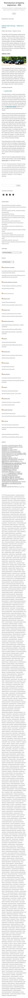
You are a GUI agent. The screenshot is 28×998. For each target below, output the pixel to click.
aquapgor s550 (9, 557)
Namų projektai (6, 374)
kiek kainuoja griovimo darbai (14, 764)
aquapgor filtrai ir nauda (9, 552)
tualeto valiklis (15, 771)
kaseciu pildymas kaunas (17, 769)
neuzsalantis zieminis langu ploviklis (17, 656)
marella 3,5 (24, 741)
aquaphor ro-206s (21, 564)
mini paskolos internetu (9, 879)
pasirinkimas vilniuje (6, 628)
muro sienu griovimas (18, 773)
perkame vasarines (14, 828)
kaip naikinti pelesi (9, 762)
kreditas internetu (20, 644)
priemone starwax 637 (21, 960)
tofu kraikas (20, 687)
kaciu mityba (12, 675)
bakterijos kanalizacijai (21, 614)
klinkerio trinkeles (5, 755)
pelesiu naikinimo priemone (19, 762)
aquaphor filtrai (17, 445)
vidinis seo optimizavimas (18, 611)
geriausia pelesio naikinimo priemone (14, 832)
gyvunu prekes (5, 639)
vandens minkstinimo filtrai (11, 484)
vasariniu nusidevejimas (15, 823)
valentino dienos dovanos (14, 781)
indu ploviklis (13, 776)
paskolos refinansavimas (7, 646)
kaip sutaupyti (11, 700)
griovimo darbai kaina (11, 778)
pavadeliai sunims (21, 703)
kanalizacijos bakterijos (20, 722)
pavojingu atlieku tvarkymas (7, 981)
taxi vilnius (11, 172)
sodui (9, 726)
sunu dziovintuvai (9, 684)
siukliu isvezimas (20, 753)
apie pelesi (19, 830)
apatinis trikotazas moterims (7, 986)
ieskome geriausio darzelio (16, 628)
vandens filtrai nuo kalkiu (13, 478)
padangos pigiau (5, 661)
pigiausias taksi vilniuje (12, 165)
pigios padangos (9, 654)
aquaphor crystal (7, 445)
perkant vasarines (17, 825)
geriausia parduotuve (6, 701)
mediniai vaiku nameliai (14, 766)
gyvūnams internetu (6, 734)
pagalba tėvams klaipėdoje (12, 785)
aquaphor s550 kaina (6, 453)
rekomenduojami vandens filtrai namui (10, 524)
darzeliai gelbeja (21, 627)
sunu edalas (21, 882)
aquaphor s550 (16, 452)
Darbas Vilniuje (15, 750)
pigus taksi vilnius (8, 167)
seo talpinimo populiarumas (18, 799)
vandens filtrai (15, 473)
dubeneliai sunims (20, 886)
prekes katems (5, 705)
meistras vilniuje (19, 677)
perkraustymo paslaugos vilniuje (8, 677)
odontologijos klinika (6, 679)
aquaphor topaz (6, 456)
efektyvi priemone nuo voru (17, 604)
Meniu (14, 13)
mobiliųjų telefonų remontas (7, 592)
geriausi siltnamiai (9, 708)
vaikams (3, 614)
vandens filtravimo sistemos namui (9, 517)
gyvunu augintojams (21, 691)
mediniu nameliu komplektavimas (12, 767)
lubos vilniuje (13, 635)
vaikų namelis (21, 745)
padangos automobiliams (14, 795)
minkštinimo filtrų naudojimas (19, 500)
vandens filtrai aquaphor (10, 475)
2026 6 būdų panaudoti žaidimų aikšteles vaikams (12, 437)
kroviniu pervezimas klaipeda (15, 752)
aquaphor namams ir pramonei (15, 548)
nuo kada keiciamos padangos (17, 665)
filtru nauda (4, 720)
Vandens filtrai (6, 298)
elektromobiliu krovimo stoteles (13, 877)
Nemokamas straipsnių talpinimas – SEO (14, 4)
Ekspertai (5, 338)
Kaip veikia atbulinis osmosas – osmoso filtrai (11, 393)
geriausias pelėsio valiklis (18, 580)
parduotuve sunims (11, 797)
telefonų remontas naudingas (15, 587)
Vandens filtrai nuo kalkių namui (9, 302)
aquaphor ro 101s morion (9, 449)
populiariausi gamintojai (11, 830)
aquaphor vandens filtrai (10, 458)
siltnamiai (18, 635)
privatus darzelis (22, 726)
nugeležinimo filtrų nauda (10, 533)
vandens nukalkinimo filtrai (7, 538)
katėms (7, 693)
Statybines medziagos (7, 409)
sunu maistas (20, 679)
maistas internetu (15, 715)
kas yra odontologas (19, 740)
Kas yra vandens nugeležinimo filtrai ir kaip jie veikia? (13, 234)
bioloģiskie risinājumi (13, 623)
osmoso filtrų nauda (21, 498)
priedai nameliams (17, 945)
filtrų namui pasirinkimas (15, 512)
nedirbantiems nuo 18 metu (17, 835)
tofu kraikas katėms (6, 745)
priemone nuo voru (16, 573)
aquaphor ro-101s (17, 555)
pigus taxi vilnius (15, 167)
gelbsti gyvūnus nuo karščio (15, 931)
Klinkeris (5, 387)
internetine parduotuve (15, 701)
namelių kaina (4, 948)
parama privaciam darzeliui (11, 627)
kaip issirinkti (17, 708)
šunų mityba (12, 932)
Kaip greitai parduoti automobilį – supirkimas (11, 205)
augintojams (7, 717)
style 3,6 (8, 743)
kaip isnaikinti (20, 965)
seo (20, 472)
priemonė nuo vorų (11, 575)
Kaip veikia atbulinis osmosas (8, 214)
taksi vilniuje (6, 169)
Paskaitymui (19, 164)
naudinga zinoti (19, 809)
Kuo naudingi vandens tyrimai (8, 404)
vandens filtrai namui (11, 476)
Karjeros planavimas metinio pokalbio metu (11, 221)
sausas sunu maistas (19, 705)
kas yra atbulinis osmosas (17, 507)
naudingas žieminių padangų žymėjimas (18, 601)
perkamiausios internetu (15, 734)
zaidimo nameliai (18, 969)
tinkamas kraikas (17, 738)
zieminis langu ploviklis (6, 658)
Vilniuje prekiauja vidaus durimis (8, 413)
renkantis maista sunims (15, 840)
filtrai (4, 462)
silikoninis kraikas (5, 687)
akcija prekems (9, 736)
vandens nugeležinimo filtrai (9, 486)
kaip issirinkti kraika (16, 729)
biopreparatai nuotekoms (15, 755)
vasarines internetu (19, 802)
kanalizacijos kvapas (11, 722)
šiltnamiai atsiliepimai (18, 712)
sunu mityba (4, 700)
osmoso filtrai (7, 471)
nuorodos (18, 696)
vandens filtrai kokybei (6, 515)
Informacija (9, 164)
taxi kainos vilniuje (13, 170)
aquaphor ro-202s (20, 562)
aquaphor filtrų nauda (16, 550)
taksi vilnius (6, 170)
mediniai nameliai (14, 745)
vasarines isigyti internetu (7, 821)
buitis (23, 613)
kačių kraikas (15, 733)
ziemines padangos (19, 660)
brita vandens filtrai (15, 726)
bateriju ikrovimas (5, 774)
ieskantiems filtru (15, 719)
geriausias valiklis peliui (6, 604)
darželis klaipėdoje (13, 786)
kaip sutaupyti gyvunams (19, 689)
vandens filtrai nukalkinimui (7, 503)
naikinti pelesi (4, 764)
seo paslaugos (5, 473)
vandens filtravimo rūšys (19, 496)
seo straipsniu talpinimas (10, 542)
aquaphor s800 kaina (6, 454)
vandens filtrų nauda (18, 503)
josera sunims (22, 884)
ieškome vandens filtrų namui (8, 519)
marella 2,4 (18, 741)
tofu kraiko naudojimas (20, 693)
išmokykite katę (19, 675)
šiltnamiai (4, 727)
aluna (9, 741)
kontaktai (3, 696)
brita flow (13, 743)
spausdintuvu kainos (6, 976)
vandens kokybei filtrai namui (8, 521)
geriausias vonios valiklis (11, 595)
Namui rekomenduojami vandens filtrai (10, 424)
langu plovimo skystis (16, 658)
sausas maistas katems (10, 686)
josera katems (19, 681)
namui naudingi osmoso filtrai (13, 528)
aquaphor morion (17, 447)
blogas (12, 717)
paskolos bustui (21, 674)
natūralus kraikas (17, 939)
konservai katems (19, 686)
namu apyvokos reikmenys (16, 613)
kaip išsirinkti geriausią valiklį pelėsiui (13, 583)
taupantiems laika (9, 806)
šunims (3, 693)
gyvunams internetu (19, 700)
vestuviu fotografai (9, 773)
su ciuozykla (21, 748)
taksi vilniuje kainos (14, 169)
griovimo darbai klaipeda (11, 753)
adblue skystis (15, 625)
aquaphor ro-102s (5, 564)
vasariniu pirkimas (18, 806)
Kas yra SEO (5, 421)
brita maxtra (10, 941)
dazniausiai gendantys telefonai (14, 588)
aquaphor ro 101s (7, 448)
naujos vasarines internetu (7, 819)
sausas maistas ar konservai (13, 649)
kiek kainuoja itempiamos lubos (8, 632)
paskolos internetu (11, 641)
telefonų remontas (19, 575)
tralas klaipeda (22, 957)
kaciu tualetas (20, 887)
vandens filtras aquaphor (10, 480)
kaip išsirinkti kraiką (15, 938)
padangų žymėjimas (20, 495)
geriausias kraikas (16, 936)
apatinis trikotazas (5, 780)
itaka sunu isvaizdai (22, 698)
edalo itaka (15, 698)
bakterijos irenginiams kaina (13, 757)
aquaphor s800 (21, 453)
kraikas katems (10, 738)
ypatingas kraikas (17, 707)
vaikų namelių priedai (18, 971)
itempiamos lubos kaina (20, 632)
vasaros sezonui (9, 825)
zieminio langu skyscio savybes (19, 621)
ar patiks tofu (4, 694)
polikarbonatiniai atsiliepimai (7, 712)
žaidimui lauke (9, 946)
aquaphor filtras (7, 447)
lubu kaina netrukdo (21, 630)
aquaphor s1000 (21, 454)
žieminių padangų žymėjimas (7, 496)
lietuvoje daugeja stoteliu (20, 597)
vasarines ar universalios (16, 800)
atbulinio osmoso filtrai (11, 505)
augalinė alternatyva (12, 694)
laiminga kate (20, 637)
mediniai (14, 946)
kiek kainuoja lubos (16, 634)
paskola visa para (8, 835)
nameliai (3, 747)
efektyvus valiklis (12, 759)
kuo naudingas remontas (7, 602)
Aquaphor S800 (8, 91)
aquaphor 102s (5, 569)
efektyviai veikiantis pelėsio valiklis (8, 606)
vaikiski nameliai (8, 748)
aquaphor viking (6, 459)
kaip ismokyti (10, 707)
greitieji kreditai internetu (11, 644)
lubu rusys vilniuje (6, 635)
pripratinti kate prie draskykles (12, 647)
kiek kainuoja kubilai (11, 594)
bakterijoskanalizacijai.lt (15, 783)
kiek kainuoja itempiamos (7, 634)
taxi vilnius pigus (17, 172)
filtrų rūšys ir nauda (15, 502)
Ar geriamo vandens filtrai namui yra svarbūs (11, 313)
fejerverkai (9, 719)
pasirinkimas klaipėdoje (6, 991)
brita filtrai (19, 461)
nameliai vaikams (16, 747)
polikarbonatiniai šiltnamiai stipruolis (9, 620)
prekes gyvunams (5, 691)
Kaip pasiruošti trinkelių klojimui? (9, 342)
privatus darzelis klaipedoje (7, 793)
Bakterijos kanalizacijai (8, 293)
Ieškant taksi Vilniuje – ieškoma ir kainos (13, 26)
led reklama (9, 915)
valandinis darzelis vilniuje (10, 681)
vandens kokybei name (21, 522)
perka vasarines (10, 811)
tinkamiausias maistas (6, 715)
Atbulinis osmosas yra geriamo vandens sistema (12, 304)
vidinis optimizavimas (12, 639)
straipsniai (17, 717)
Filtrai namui (6, 363)
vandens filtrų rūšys (17, 526)
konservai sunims (16, 684)
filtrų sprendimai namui (21, 517)
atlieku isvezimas (5, 795)
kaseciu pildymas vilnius (6, 769)
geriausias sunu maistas (6, 729)
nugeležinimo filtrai (10, 467)
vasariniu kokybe (17, 807)
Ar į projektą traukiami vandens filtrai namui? (11, 377)
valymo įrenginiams (6, 974)
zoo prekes (22, 743)
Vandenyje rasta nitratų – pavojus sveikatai (11, 402)
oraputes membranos (6, 776)
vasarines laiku (18, 804)
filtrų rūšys (10, 500)
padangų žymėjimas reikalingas (8, 599)
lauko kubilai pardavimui (20, 578)
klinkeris (8, 760)
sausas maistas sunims (6, 689)
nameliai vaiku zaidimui (14, 953)
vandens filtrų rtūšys (12, 522)
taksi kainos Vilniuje (11, 106)
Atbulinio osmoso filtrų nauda (8, 369)
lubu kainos (23, 634)
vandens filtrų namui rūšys (20, 519)
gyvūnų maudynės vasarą (16, 731)
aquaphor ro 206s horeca (7, 452)
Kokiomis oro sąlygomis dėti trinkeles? (10, 390)
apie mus (8, 696)
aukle (11, 792)
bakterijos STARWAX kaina (20, 962)
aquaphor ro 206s (16, 451)
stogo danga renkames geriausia (15, 964)
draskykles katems (16, 646)
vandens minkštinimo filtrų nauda (15, 535)
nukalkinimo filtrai (9, 469)
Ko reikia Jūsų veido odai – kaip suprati (10, 240)
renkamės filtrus (22, 714)
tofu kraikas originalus (10, 672)
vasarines (12, 804)
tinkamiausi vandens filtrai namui (18, 515)
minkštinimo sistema (6, 502)
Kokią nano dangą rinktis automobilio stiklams (11, 329)
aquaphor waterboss (17, 459)
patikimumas (12, 774)
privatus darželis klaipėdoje (20, 788)
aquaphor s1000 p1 (14, 455)
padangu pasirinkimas (6, 665)
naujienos (13, 696)
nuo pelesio (7, 792)
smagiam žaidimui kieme (14, 585)
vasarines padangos (20, 486)
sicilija (15, 837)
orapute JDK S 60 (19, 774)
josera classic (12, 608)
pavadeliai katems (13, 703)
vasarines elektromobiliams (7, 813)
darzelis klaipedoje (5, 988)
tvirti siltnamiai (16, 710)
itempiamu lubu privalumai (11, 630)
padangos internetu (6, 653)
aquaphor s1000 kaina (6, 455)
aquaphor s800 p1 (14, 454)
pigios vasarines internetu (18, 821)
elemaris (17, 743)
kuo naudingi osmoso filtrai (13, 510)
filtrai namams (23, 514)
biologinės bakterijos (19, 922)
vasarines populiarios (10, 809)
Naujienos (14, 164)
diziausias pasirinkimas (11, 814)
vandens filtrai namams (11, 995)
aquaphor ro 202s (12, 569)
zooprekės (14, 736)
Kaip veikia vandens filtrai (7, 233)
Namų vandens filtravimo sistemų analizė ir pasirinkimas (14, 416)
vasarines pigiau (10, 807)
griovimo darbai (5, 464)
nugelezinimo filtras (10, 465)
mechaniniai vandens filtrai (15, 464)
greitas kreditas (13, 642)
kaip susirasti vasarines (18, 826)
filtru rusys (24, 738)
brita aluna (13, 741)
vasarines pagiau (22, 818)
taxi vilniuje (19, 170)
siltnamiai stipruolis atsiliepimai (14, 618)
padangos (16, 472)
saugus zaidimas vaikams (7, 616)
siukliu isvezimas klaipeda (18, 955)
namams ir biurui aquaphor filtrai (15, 559)
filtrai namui (10, 529)
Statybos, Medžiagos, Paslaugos (10, 282)
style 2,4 (4, 743)
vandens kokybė (21, 481)
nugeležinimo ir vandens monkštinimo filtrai (15, 536)
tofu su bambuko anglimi (12, 670)
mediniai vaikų (20, 946)
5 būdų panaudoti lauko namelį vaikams (10, 434)
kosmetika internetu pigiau (7, 985)
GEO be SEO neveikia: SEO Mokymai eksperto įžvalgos (13, 215)
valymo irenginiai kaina (18, 792)
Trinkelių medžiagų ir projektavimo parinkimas (11, 285)
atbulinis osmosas (9, 460)
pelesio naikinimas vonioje (16, 760)
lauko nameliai (9, 747)
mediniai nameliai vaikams (19, 793)
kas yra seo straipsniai (9, 609)
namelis (19, 952)
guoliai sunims (17, 682)
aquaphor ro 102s (7, 451)
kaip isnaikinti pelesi (13, 833)
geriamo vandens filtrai (16, 463)
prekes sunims (11, 705)
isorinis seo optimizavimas (7, 611)
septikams (9, 771)
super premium (14, 679)
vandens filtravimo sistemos (9, 481)
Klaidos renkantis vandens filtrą (8, 357)
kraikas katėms (22, 733)
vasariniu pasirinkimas (18, 811)
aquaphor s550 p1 (14, 453)
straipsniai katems (13, 637)
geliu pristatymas (19, 778)
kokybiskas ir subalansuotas (18, 905)
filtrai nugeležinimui (6, 498)
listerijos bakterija (9, 621)
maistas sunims (22, 727)
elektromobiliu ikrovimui (12, 674)
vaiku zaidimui (5, 623)
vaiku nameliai (15, 748)
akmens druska (15, 839)
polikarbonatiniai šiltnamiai (7, 710)
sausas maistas (8, 733)
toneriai (21, 767)
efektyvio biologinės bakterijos (20, 724)
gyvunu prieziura (13, 691)
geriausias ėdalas (5, 919)
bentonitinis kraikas (13, 687)
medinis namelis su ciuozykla (7, 724)
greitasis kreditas (5, 642)
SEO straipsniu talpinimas (8, 267)
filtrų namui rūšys (8, 526)
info (12, 689)
